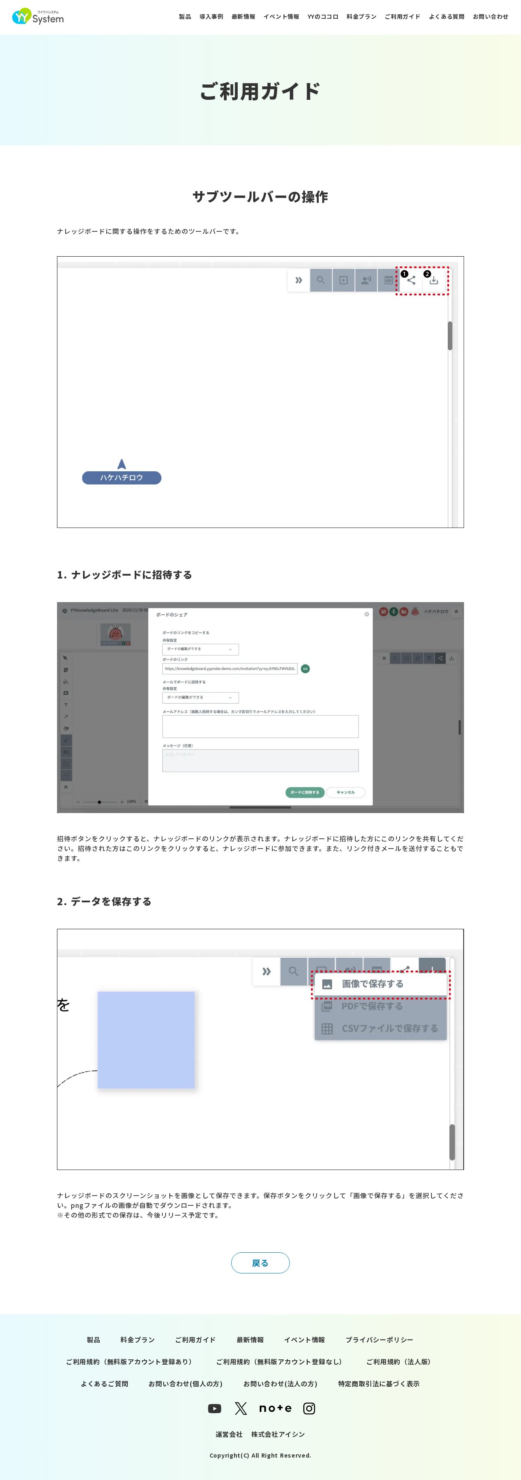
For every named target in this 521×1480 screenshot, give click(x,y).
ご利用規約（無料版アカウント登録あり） (131, 1361)
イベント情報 (281, 16)
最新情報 (244, 16)
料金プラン (362, 16)
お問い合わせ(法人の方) (280, 1383)
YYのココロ (323, 16)
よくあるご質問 (105, 1383)
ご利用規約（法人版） (400, 1361)
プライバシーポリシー (380, 1339)
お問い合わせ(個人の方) (186, 1383)
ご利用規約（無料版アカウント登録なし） (281, 1361)
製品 (185, 16)
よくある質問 (447, 16)
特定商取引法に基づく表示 (379, 1383)
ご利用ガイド (402, 16)
